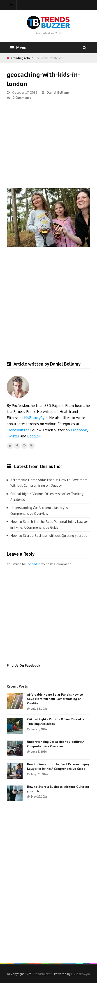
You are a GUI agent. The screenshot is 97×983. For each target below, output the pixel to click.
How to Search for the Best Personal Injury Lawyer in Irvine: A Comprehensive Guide (49, 524)
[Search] (84, 47)
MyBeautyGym (36, 417)
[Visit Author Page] (18, 387)
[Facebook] (17, 446)
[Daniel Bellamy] (31, 446)
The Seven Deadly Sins (49, 58)
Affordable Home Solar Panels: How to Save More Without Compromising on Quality (49, 482)
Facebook (79, 430)
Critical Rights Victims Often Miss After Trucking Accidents (46, 496)
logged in (33, 564)
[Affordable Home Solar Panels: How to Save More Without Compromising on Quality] (15, 701)
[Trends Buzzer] (48, 26)
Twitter (13, 436)
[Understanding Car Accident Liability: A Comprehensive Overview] (15, 748)
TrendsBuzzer (18, 430)
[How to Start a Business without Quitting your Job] (15, 793)
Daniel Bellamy (58, 92)
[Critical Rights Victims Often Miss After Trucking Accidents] (15, 726)
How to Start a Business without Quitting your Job (48, 535)
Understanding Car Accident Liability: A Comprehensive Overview (39, 510)
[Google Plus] (24, 446)
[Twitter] (10, 446)
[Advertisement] (48, 146)
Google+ (34, 436)
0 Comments (22, 97)
